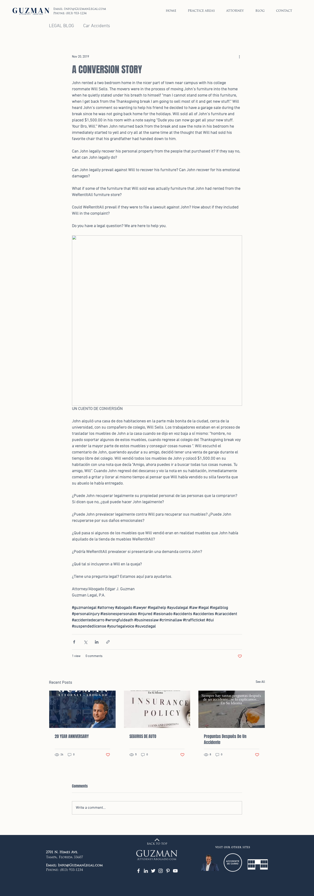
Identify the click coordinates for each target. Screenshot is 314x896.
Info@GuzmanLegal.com (85, 9)
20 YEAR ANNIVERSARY (72, 736)
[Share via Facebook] (74, 642)
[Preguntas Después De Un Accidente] (231, 709)
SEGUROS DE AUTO (142, 736)
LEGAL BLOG (61, 26)
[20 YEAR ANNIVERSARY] (82, 709)
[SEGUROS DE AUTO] (157, 709)
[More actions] (239, 57)
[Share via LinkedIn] (96, 642)
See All (260, 682)
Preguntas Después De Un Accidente (225, 739)
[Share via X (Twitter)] (85, 642)
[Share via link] (108, 642)
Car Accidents (96, 26)
